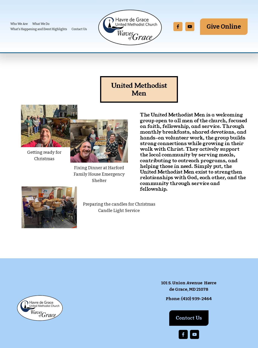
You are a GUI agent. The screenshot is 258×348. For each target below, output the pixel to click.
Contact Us (79, 29)
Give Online (224, 26)
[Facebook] (177, 26)
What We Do (40, 24)
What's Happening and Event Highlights (38, 29)
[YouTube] (189, 26)
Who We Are (19, 24)
